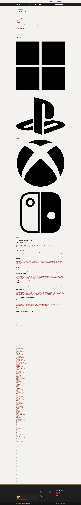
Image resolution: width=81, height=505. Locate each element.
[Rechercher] (64, 5)
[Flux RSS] (61, 1)
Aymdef (64, 503)
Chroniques (41, 496)
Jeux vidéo (25, 4)
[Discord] (58, 1)
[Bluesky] (52, 1)
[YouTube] (56, 1)
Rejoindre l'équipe (23, 499)
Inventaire (41, 492)
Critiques (30, 4)
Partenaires (29, 493)
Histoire (35, 4)
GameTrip (49, 492)
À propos (18, 493)
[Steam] (59, 1)
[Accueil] (17, 4)
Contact (21, 493)
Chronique (39, 4)
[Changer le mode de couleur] (64, 1)
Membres (25, 493)
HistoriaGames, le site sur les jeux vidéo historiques (22, 1)
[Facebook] (51, 1)
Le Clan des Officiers (51, 491)
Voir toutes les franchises (20, 313)
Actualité (21, 4)
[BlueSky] (59, 490)
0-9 (27, 28)
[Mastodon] (54, 1)
